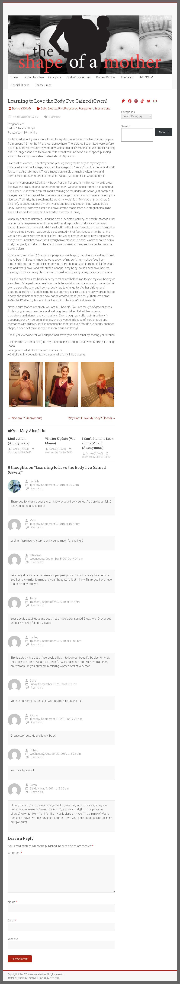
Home (14, 77)
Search (125, 126)
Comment (15, 852)
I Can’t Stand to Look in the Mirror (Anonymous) (98, 442)
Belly (43, 108)
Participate (54, 77)
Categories (128, 112)
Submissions (102, 108)
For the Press (43, 85)
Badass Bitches (105, 77)
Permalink (37, 488)
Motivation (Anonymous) (18, 440)
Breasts (52, 108)
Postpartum (86, 108)
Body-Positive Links (79, 77)
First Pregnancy (67, 108)
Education (127, 77)
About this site (33, 77)
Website (13, 939)
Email (12, 920)
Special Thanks (20, 85)
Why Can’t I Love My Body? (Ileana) (91, 418)
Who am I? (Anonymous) (25, 418)
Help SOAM (146, 77)
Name (12, 902)
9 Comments (54, 117)
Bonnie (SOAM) (21, 108)
